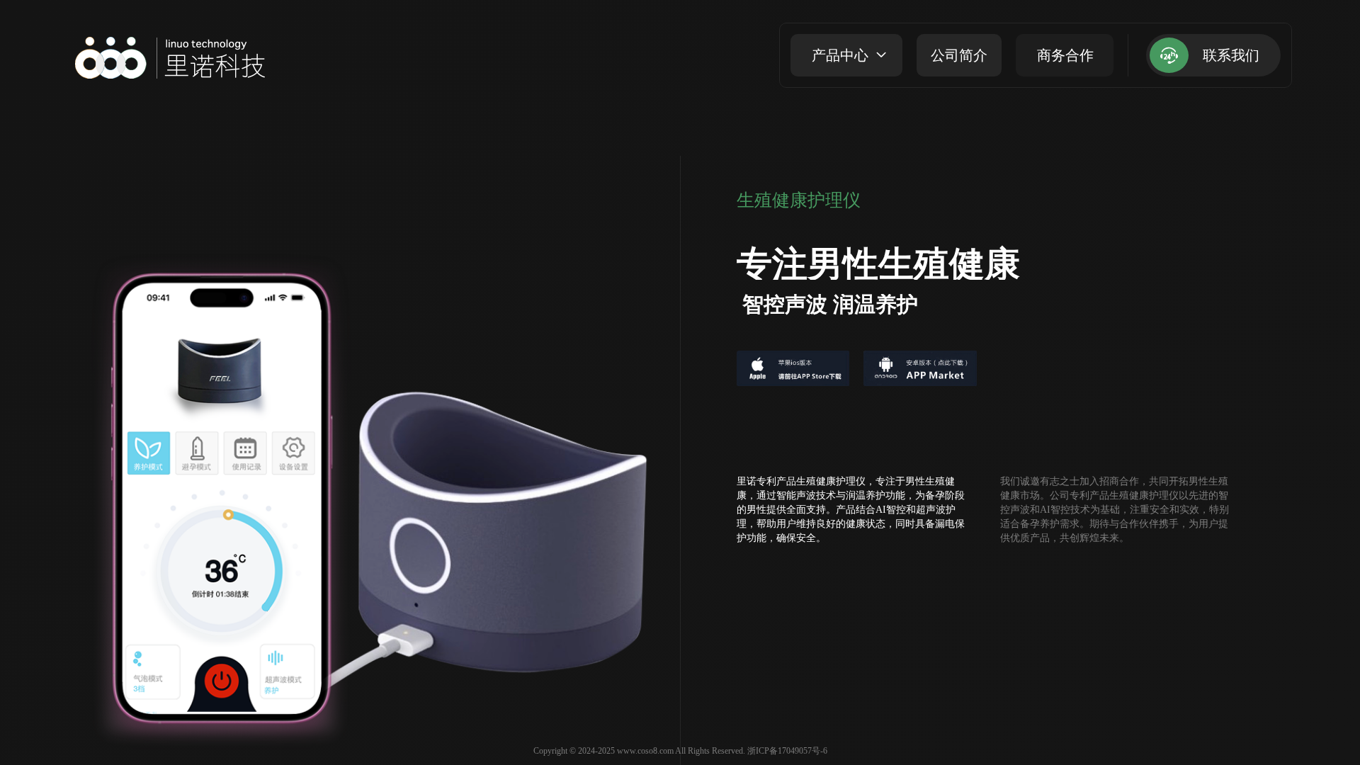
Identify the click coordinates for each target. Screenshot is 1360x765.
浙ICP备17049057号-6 (787, 751)
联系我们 (1231, 55)
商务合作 (1065, 55)
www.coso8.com (645, 751)
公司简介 (959, 55)
